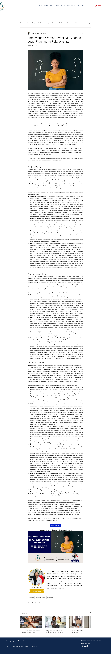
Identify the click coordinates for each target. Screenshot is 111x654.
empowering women (40, 597)
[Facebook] (85, 646)
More (76, 22)
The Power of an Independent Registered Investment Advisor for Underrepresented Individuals (31, 631)
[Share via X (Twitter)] (32, 602)
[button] (46, 5)
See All (89, 612)
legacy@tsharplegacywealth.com (93, 640)
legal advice (31, 597)
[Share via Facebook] (28, 602)
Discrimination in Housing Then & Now (78, 631)
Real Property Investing (43, 22)
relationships (50, 597)
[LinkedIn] (87, 646)
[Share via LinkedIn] (35, 602)
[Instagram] (83, 646)
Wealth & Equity (31, 22)
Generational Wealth (57, 22)
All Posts (22, 22)
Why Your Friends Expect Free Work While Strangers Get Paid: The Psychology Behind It (54, 631)
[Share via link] (39, 602)
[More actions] (82, 33)
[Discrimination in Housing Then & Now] (80, 622)
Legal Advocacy (68, 22)
